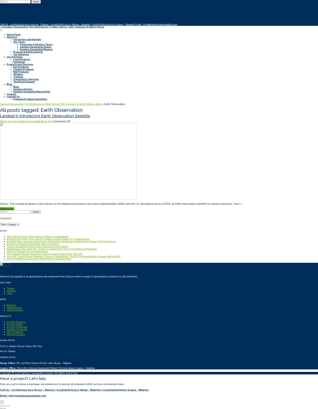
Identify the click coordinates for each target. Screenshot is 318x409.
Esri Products (21, 67)
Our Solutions (15, 57)
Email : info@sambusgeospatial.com (156, 24)
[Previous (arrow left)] (1, 408)
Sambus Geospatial (29, 121)
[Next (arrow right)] (4, 408)
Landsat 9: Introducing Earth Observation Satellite (45, 116)
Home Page (14, 34)
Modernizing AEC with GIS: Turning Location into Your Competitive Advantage (52, 249)
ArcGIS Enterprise (17, 327)
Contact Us (13, 96)
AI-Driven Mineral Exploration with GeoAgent (33, 244)
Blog (9, 84)
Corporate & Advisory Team (36, 44)
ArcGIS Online (15, 324)
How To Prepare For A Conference (27, 251)
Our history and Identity (27, 39)
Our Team (19, 42)
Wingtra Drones (16, 334)
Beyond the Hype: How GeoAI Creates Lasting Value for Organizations (48, 239)
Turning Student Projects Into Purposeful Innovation (37, 246)
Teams (11, 288)
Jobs (9, 293)
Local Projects (21, 59)
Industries (19, 62)
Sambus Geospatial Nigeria (36, 49)
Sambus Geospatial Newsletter (32, 91)
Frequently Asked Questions (30, 99)
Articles (11, 305)
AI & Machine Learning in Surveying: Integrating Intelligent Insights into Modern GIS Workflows (61, 241)
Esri (50, 121)
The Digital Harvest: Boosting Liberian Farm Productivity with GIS (44, 254)
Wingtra (18, 74)
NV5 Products (21, 72)
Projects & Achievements (28, 52)
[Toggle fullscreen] (4, 405)
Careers (11, 94)
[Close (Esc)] (1, 405)
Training (18, 77)
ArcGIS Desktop (16, 322)
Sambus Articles (22, 89)
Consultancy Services (26, 79)
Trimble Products (23, 69)
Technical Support (24, 81)
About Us (12, 37)
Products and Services (20, 64)
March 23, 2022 (8, 121)
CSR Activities (15, 310)
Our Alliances (21, 54)
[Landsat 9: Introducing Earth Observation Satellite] (68, 198)
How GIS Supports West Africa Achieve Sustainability (38, 236)
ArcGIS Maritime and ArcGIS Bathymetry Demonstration (39, 258)
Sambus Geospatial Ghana (35, 47)
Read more (7, 208)
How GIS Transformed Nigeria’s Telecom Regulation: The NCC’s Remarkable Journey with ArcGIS (64, 256)
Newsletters (14, 307)
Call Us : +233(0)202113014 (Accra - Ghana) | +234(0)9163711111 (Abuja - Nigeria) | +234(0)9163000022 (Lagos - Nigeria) (67, 24)
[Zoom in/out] (8, 405)
